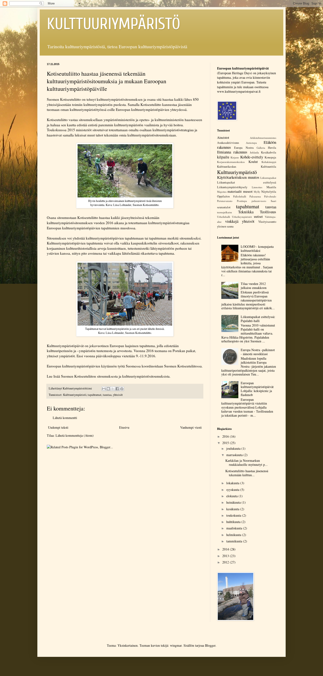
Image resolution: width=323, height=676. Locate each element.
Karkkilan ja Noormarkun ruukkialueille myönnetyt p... (246, 462)
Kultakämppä (269, 162)
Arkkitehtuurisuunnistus (263, 138)
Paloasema (255, 196)
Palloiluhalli (239, 196)
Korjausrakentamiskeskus (231, 162)
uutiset (258, 216)
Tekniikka (245, 211)
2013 (226, 556)
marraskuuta (235, 455)
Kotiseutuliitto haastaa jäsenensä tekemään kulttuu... (246, 473)
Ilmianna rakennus (232, 152)
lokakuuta (233, 483)
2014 (226, 549)
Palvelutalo (270, 196)
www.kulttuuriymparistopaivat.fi (239, 91)
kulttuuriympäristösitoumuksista (146, 376)
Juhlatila (254, 152)
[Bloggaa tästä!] (108, 388)
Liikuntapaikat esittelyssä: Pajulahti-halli (258, 318)
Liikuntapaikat (268, 177)
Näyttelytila (268, 192)
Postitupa (242, 201)
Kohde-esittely (251, 157)
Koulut (253, 161)
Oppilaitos (223, 196)
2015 (226, 442)
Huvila (272, 148)
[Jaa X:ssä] (112, 388)
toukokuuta (234, 515)
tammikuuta (234, 541)
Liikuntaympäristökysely (232, 187)
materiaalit (234, 191)
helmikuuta (234, 534)
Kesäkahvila (268, 152)
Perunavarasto (224, 201)
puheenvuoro (259, 201)
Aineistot (223, 137)
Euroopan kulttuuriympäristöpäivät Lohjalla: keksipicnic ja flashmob (257, 389)
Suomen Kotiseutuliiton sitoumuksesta (89, 376)
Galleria (261, 147)
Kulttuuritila (268, 167)
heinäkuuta (234, 502)
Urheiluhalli (223, 216)
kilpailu (223, 157)
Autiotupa (251, 142)
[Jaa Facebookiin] (117, 388)
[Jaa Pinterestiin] (121, 388)
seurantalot (224, 207)
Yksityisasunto (267, 222)
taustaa (107, 395)
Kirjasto (235, 157)
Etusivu (124, 427)
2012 (226, 562)
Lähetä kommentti (65, 417)
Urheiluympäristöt (242, 216)
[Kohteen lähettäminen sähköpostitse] (103, 388)
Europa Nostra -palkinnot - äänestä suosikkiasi (258, 352)
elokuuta (232, 496)
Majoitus (222, 191)
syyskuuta (233, 489)
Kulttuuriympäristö (74, 395)
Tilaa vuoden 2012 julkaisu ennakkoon (253, 285)
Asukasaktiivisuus (228, 143)
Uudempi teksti (58, 427)
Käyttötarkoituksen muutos (238, 177)
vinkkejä (231, 221)
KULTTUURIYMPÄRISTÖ (113, 24)
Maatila (271, 187)
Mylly (257, 191)
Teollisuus (268, 211)
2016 (226, 436)
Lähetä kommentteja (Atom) (75, 435)
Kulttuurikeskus (226, 167)
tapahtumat (94, 395)
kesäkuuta (233, 509)
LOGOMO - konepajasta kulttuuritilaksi (257, 248)
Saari (273, 201)
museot (248, 191)
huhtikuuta (233, 521)
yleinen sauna (225, 226)
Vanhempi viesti (191, 427)
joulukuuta (233, 448)
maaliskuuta (234, 528)
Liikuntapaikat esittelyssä (246, 182)
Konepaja (270, 157)
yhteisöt (118, 395)
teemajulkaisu (224, 212)
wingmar (176, 645)
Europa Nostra (243, 148)
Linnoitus (257, 187)
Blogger (210, 645)
